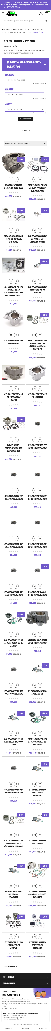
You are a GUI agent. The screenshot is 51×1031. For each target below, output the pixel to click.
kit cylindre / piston (10, 967)
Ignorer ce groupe (38, 83)
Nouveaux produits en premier (25, 143)
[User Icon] (41, 13)
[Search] (46, 20)
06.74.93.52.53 (13, 7)
